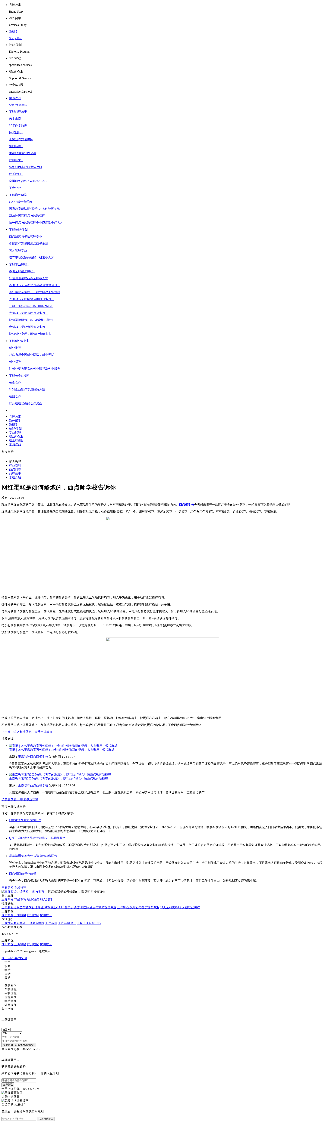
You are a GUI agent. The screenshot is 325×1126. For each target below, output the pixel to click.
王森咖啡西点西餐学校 (33, 756)
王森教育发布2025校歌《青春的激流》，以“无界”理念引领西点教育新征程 (58, 778)
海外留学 (15, 420)
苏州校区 (8, 915)
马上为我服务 (46, 1118)
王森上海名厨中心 (89, 923)
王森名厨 (51, 923)
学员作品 (15, 444)
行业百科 (15, 465)
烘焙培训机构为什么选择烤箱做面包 (33, 855)
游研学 (13, 424)
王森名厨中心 (67, 923)
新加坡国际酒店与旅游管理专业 (95, 907)
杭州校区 (46, 915)
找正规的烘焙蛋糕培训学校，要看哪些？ (37, 838)
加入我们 (46, 899)
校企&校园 (16, 440)
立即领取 (8, 1084)
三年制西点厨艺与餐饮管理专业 (23, 907)
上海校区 (20, 915)
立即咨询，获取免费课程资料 (19, 1045)
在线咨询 (20, 887)
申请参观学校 (29, 799)
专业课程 (15, 432)
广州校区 (33, 915)
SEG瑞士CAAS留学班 (59, 907)
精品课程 (20, 899)
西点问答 (15, 469)
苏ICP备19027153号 (14, 958)
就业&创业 (16, 436)
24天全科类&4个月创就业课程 (180, 907)
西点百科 (8, 451)
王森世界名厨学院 (14, 923)
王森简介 (8, 899)
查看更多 (8, 887)
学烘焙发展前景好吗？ (25, 820)
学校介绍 (15, 477)
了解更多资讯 (11, 799)
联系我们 (33, 899)
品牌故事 (15, 416)
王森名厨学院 (35, 923)
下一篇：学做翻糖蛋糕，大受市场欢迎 (27, 731)
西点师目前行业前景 (22, 873)
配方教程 (38, 891)
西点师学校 (186, 504)
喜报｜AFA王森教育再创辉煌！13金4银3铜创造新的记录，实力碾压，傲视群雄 (61, 749)
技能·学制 (15, 428)
